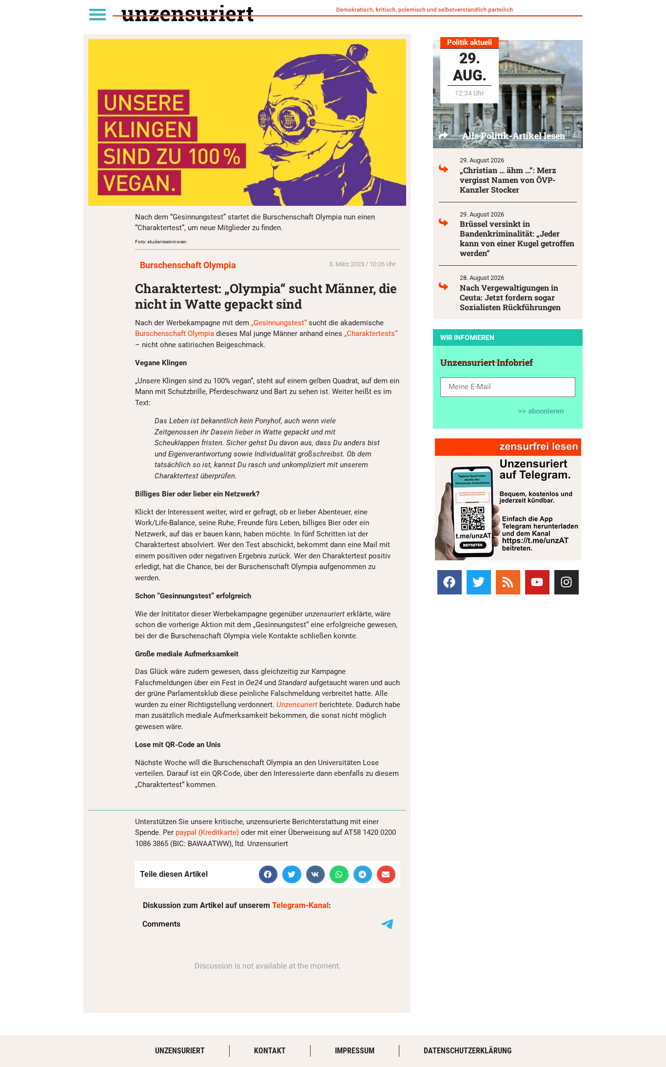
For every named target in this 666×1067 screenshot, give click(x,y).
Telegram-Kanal (300, 905)
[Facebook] (449, 582)
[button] (97, 14)
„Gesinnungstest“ (279, 322)
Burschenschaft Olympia (188, 265)
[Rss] (508, 582)
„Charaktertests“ (370, 333)
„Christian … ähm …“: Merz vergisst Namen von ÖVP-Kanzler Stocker (508, 180)
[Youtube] (537, 582)
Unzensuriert (296, 704)
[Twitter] (479, 582)
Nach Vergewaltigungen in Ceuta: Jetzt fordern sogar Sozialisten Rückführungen (510, 297)
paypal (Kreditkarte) (207, 832)
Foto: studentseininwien (161, 241)
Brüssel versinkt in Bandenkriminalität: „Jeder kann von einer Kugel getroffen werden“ (517, 238)
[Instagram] (566, 582)
